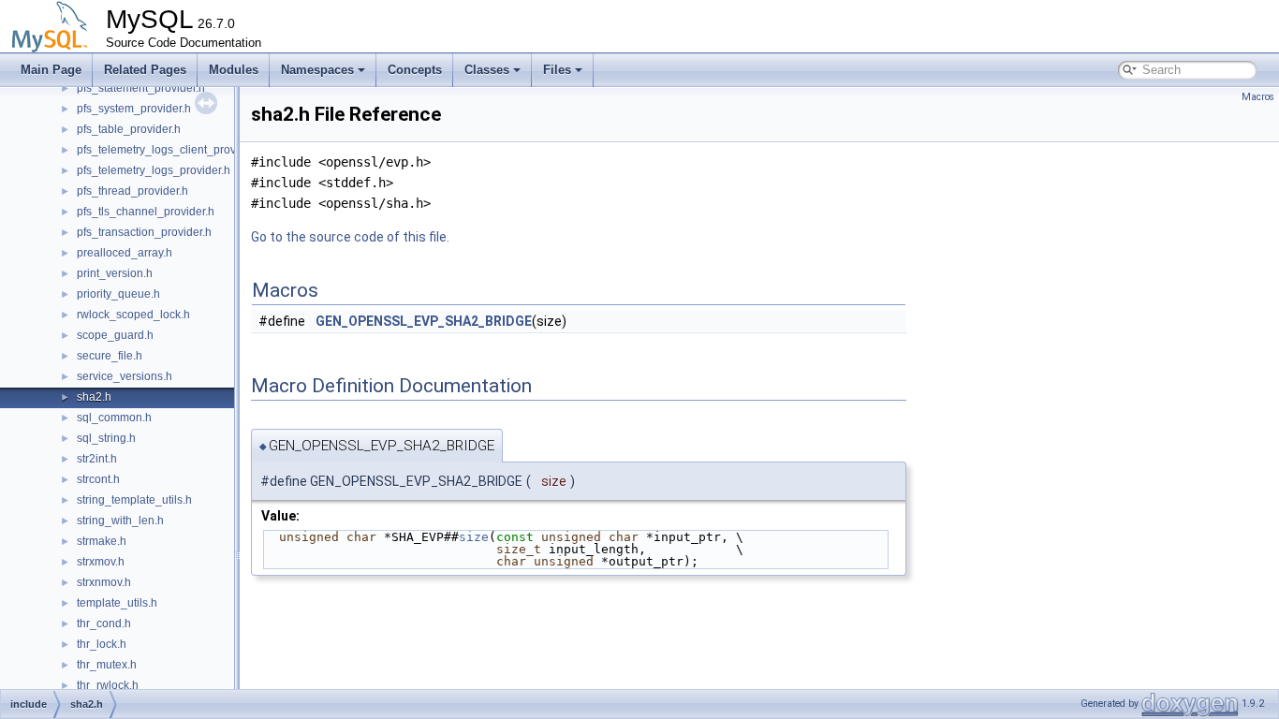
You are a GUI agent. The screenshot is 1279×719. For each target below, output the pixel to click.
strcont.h (98, 479)
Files (557, 70)
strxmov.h (101, 561)
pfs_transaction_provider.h (144, 232)
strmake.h (101, 541)
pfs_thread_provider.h (132, 191)
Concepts (415, 70)
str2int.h (97, 458)
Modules (233, 70)
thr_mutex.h (107, 664)
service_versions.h (124, 376)
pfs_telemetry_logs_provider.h (153, 170)
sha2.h (94, 397)
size (474, 537)
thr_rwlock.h (108, 685)
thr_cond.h (104, 623)
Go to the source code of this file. (350, 236)
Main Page (51, 70)
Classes (486, 70)
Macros (1258, 97)
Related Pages (145, 70)
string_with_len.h (120, 520)
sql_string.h (106, 438)
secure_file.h (109, 355)
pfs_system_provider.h (134, 108)
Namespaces (317, 70)
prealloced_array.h (124, 252)
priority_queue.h (118, 294)
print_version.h (115, 273)
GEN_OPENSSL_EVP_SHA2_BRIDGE (424, 321)
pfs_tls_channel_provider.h (145, 211)
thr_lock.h (101, 644)
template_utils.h (117, 602)
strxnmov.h (104, 582)
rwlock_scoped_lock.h (133, 314)
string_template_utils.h (134, 499)
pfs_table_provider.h (129, 129)
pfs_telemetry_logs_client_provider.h (170, 149)
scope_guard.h (115, 335)
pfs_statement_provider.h (141, 88)
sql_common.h (114, 417)
